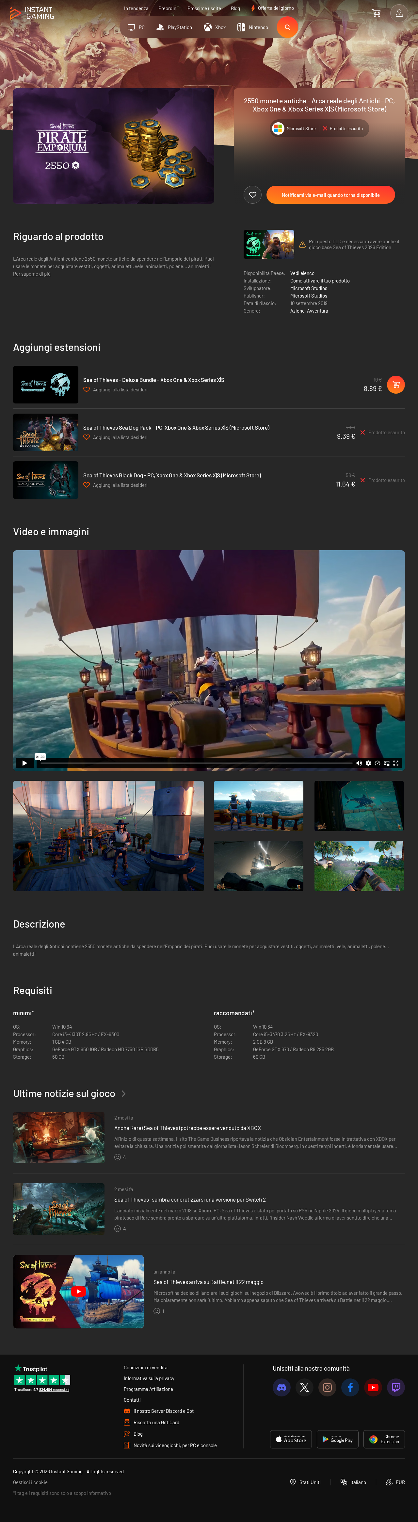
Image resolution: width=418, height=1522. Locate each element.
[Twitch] (396, 1387)
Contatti (132, 1400)
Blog (235, 8)
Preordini (168, 8)
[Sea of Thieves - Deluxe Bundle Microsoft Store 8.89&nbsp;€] (45, 384)
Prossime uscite (204, 8)
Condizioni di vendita (146, 1367)
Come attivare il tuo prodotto (320, 280)
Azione (297, 311)
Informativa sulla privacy (149, 1378)
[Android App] (338, 1439)
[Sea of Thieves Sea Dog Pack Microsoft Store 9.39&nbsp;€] (45, 432)
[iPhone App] (291, 1439)
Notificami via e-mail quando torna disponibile (331, 195)
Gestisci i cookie (30, 1482)
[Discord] (282, 1387)
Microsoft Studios (308, 288)
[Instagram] (327, 1387)
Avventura (317, 311)
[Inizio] (32, 13)
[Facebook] (350, 1387)
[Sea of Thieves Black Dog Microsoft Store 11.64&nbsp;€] (45, 480)
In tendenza (136, 8)
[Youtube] (373, 1387)
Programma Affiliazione (148, 1389)
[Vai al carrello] (376, 13)
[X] (305, 1387)
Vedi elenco (302, 273)
